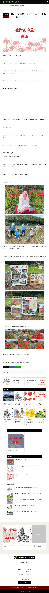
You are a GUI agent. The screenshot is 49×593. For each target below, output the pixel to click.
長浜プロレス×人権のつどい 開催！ (22, 474)
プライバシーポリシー (16, 587)
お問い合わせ (24, 582)
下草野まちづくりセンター (12, 2)
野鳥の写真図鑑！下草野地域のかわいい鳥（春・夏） (25, 505)
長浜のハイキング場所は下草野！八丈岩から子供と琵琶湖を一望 (27, 493)
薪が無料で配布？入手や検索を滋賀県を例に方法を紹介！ (26, 487)
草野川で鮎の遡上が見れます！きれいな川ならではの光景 (26, 511)
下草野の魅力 (28, 587)
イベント (23, 587)
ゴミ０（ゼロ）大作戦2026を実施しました (24, 466)
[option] (10, 537)
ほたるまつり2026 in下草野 (21, 459)
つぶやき (6, 14)
